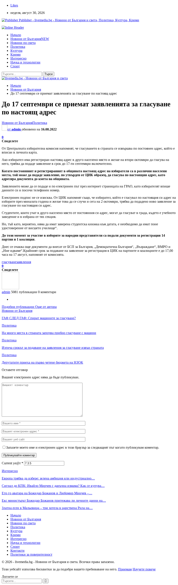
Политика (17, 46)
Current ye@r (12, 463)
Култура (16, 50)
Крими (15, 54)
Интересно (18, 58)
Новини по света (23, 43)
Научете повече (144, 569)
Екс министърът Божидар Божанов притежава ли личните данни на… (54, 500)
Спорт (15, 66)
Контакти (17, 550)
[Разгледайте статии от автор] (10, 288)
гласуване (9, 262)
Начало (15, 35)
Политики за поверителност (31, 554)
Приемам (125, 569)
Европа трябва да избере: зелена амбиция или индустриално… (48, 478)
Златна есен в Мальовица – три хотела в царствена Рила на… (47, 508)
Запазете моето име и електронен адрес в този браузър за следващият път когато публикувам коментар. (82, 447)
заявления (23, 262)
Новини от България (29, 39)
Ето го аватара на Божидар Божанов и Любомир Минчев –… (47, 493)
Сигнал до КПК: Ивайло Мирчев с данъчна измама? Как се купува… (53, 486)
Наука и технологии (25, 62)
